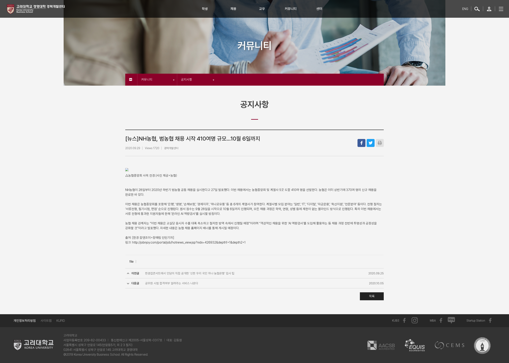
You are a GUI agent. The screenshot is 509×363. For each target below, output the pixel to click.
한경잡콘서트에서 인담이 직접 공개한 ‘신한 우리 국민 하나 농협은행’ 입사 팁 (189, 273)
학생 (205, 9)
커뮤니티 (291, 9)
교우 (262, 9)
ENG (465, 9)
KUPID (60, 321)
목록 (372, 296)
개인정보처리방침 (25, 321)
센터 (319, 9)
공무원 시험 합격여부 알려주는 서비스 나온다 (171, 283)
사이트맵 (46, 321)
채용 (233, 9)
